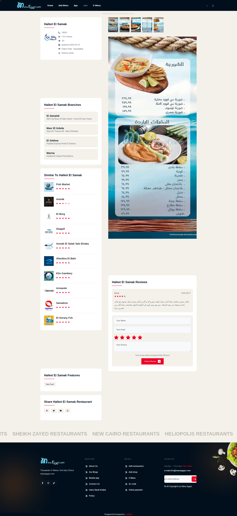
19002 (64, 32)
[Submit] (195, 479)
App (76, 5)
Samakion (62, 303)
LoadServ (129, 514)
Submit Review (150, 361)
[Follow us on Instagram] (48, 483)
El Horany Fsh (64, 317)
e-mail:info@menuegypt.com (177, 470)
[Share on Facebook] (47, 411)
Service (127, 459)
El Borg (60, 214)
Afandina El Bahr (66, 258)
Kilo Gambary (64, 273)
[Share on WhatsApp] (67, 411)
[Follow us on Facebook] (42, 483)
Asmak (60, 199)
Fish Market (63, 184)
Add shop (133, 472)
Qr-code (132, 484)
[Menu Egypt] (29, 5)
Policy (92, 496)
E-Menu (97, 5)
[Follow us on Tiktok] (54, 483)
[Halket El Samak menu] (113, 24)
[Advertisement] (71, 80)
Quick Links (89, 459)
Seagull (60, 228)
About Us (93, 466)
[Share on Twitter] (54, 411)
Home (50, 5)
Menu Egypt (187, 486)
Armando (61, 288)
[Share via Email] (61, 411)
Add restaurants (136, 466)
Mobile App (94, 478)
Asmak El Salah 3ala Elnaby (72, 243)
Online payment (136, 490)
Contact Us (94, 484)
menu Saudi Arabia (97, 490)
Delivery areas (67, 53)
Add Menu (63, 5)
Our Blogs (93, 472)
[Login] (213, 5)
